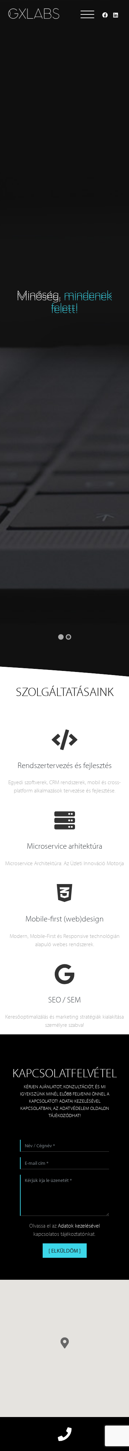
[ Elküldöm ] (65, 1250)
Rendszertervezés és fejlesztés (65, 765)
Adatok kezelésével (79, 1225)
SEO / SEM (64, 1000)
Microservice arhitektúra (64, 846)
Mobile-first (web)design (64, 919)
